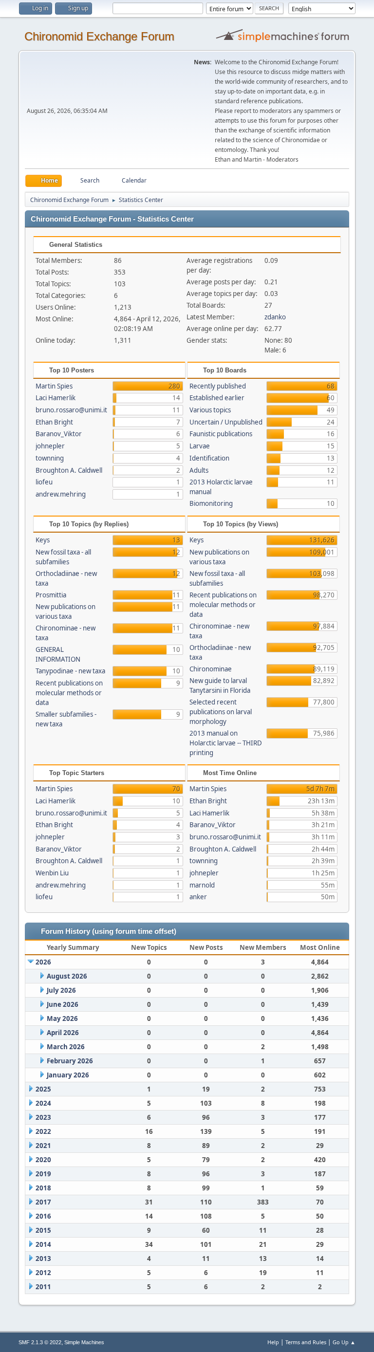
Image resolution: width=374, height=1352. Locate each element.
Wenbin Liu (52, 873)
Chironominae (210, 669)
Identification (209, 458)
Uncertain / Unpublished (225, 422)
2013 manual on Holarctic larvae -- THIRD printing (225, 743)
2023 (43, 1117)
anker (198, 896)
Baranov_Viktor (59, 433)
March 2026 (66, 1046)
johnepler (50, 446)
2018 (43, 1188)
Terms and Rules (305, 1342)
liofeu (44, 482)
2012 (43, 1272)
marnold (202, 885)
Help (273, 1342)
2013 (43, 1258)
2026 (43, 962)
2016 (43, 1216)
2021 (43, 1145)
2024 (43, 1103)
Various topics (210, 410)
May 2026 (62, 1018)
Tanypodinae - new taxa (70, 671)
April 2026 (63, 1032)
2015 (43, 1230)
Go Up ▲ (344, 1342)
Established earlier (216, 397)
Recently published (217, 386)
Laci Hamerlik (55, 397)
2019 (43, 1173)
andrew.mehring (61, 494)
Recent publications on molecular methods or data (69, 693)
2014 (43, 1244)
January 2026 (68, 1075)
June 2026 (62, 1004)
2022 (43, 1131)
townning (50, 458)
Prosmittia (51, 595)
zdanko (275, 317)
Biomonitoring (211, 503)
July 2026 (61, 990)
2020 (43, 1159)
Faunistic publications (220, 433)
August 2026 (67, 976)
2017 (43, 1202)
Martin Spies (54, 386)
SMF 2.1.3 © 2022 (40, 1342)
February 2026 (70, 1060)
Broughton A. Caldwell (69, 470)
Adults (198, 470)
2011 (43, 1286)
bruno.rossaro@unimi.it (71, 410)
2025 (43, 1089)
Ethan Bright (54, 422)
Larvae (199, 446)
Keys (43, 540)
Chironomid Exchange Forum (99, 36)
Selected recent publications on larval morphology (220, 712)
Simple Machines (84, 1342)
